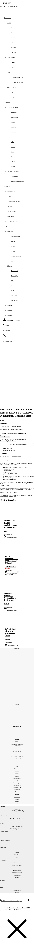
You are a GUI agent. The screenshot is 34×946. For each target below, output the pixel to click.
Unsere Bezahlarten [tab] (5, 840)
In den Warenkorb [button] (12, 573)
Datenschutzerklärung (17, 778)
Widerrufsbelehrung (17, 785)
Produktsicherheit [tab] (9, 450)
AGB (17, 780)
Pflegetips (17, 771)
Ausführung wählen (12, 537)
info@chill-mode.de (19, 751)
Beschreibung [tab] (7, 448)
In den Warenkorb (5, 436)
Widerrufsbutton (17, 789)
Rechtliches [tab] (3, 860)
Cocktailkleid (12, 441)
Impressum (17, 776)
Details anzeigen (9, 574)
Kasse (17, 803)
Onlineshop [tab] (3, 847)
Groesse (3, 433)
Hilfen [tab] (1, 887)
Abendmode (3, 441)
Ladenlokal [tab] (3, 806)
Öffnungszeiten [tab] (4, 816)
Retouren (17, 791)
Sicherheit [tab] (2, 880)
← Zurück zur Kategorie (17, 444)
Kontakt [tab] (2, 823)
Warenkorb (17, 801)
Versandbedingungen (17, 783)
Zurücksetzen (21, 433)
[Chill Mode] (12, 11)
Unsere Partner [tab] (4, 831)
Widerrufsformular (17, 787)
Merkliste (17, 799)
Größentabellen (17, 768)
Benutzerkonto (17, 797)
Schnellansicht (8, 534)
